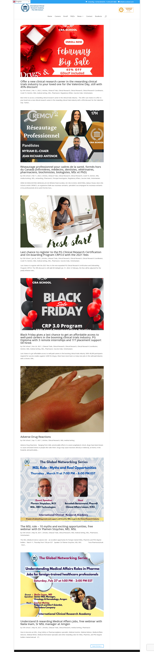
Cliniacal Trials (53, 90)
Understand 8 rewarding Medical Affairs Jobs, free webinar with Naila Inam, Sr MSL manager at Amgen (61, 622)
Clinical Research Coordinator (93, 90)
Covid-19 (23, 93)
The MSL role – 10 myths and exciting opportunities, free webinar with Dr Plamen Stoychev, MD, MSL (56, 527)
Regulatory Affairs (67, 93)
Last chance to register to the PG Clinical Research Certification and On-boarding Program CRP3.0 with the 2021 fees (60, 253)
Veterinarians (88, 93)
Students (98, 16)
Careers (58, 16)
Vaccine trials (78, 93)
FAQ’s (72, 16)
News (79, 16)
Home (50, 16)
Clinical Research (64, 90)
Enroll (65, 16)
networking (39, 178)
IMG (34, 93)
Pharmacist (56, 93)
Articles (44, 90)
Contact (89, 16)
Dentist (29, 93)
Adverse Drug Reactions (35, 437)
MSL (49, 93)
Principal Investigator (60, 178)
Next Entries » (97, 646)
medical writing (42, 93)
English (19, 1)
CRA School (26, 90)
